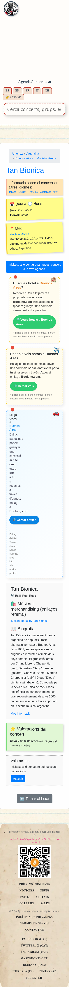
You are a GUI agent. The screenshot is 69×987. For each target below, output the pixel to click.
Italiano (12, 192)
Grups (44, 890)
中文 (55, 192)
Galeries (27, 903)
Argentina (32, 153)
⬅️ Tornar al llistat (34, 799)
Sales (45, 903)
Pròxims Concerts (34, 884)
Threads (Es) (23, 971)
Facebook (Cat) (34, 939)
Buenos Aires (24, 158)
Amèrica (17, 153)
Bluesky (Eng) (34, 965)
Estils (25, 897)
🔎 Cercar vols (23, 386)
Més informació (21, 713)
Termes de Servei (34, 923)
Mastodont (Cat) (35, 958)
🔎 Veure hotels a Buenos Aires (34, 322)
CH (47, 90)
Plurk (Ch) (34, 978)
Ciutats (42, 897)
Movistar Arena (46, 158)
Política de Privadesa (34, 917)
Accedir (18, 778)
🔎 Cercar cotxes (24, 519)
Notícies (27, 890)
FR (27, 90)
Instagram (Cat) (34, 952)
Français (33, 192)
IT (37, 90)
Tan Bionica (25, 170)
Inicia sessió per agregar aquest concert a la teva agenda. (35, 267)
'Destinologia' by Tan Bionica (29, 621)
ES (7, 90)
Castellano (45, 192)
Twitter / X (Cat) (34, 945)
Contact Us (34, 930)
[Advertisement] (34, 41)
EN (17, 90)
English (22, 192)
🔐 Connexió (13, 96)
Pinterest (47, 971)
